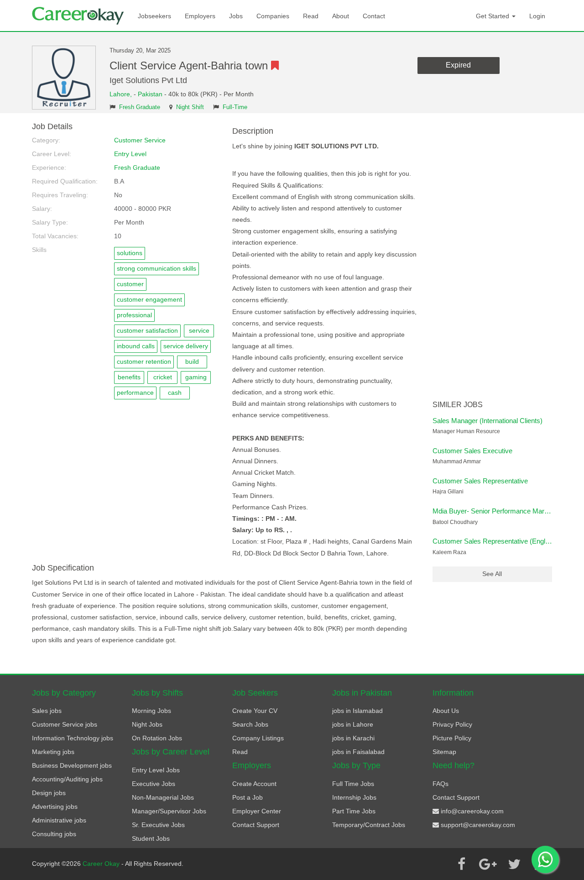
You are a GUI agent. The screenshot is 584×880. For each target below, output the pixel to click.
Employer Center (256, 811)
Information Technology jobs (72, 738)
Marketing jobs (53, 751)
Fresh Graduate (139, 107)
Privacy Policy (452, 724)
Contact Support (255, 824)
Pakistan (150, 94)
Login (537, 16)
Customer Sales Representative (480, 481)
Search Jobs (250, 724)
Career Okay (102, 863)
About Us (446, 710)
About (340, 16)
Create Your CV (254, 710)
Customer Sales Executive (472, 451)
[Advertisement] (493, 259)
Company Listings (258, 738)
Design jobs (49, 792)
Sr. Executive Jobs (158, 824)
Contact (374, 16)
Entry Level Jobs (156, 770)
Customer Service (140, 140)
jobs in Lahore (352, 724)
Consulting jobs (54, 834)
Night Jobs (147, 724)
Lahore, (122, 94)
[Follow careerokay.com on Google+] (487, 864)
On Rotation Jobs (157, 738)
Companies (272, 16)
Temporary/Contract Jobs (368, 824)
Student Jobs (151, 838)
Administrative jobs (59, 820)
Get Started (493, 16)
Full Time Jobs (353, 783)
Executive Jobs (153, 783)
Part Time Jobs (353, 811)
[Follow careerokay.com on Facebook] (461, 864)
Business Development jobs (72, 765)
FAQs (440, 783)
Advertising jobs (55, 806)
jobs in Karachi (353, 738)
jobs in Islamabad (357, 710)
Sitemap (444, 751)
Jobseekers (154, 16)
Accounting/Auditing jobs (67, 779)
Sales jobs (47, 710)
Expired (458, 65)
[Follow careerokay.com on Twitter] (514, 864)
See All (492, 573)
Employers (200, 16)
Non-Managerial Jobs (163, 797)
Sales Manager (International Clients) (487, 420)
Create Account (254, 783)
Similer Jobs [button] (458, 405)
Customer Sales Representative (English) (494, 541)
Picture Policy (452, 738)
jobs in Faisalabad (358, 751)
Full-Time (235, 107)
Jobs (236, 16)
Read (310, 16)
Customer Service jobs (64, 724)
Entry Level (130, 153)
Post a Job (247, 797)
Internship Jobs (354, 797)
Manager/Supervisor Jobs (169, 811)
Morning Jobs (151, 710)
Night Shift (190, 107)
